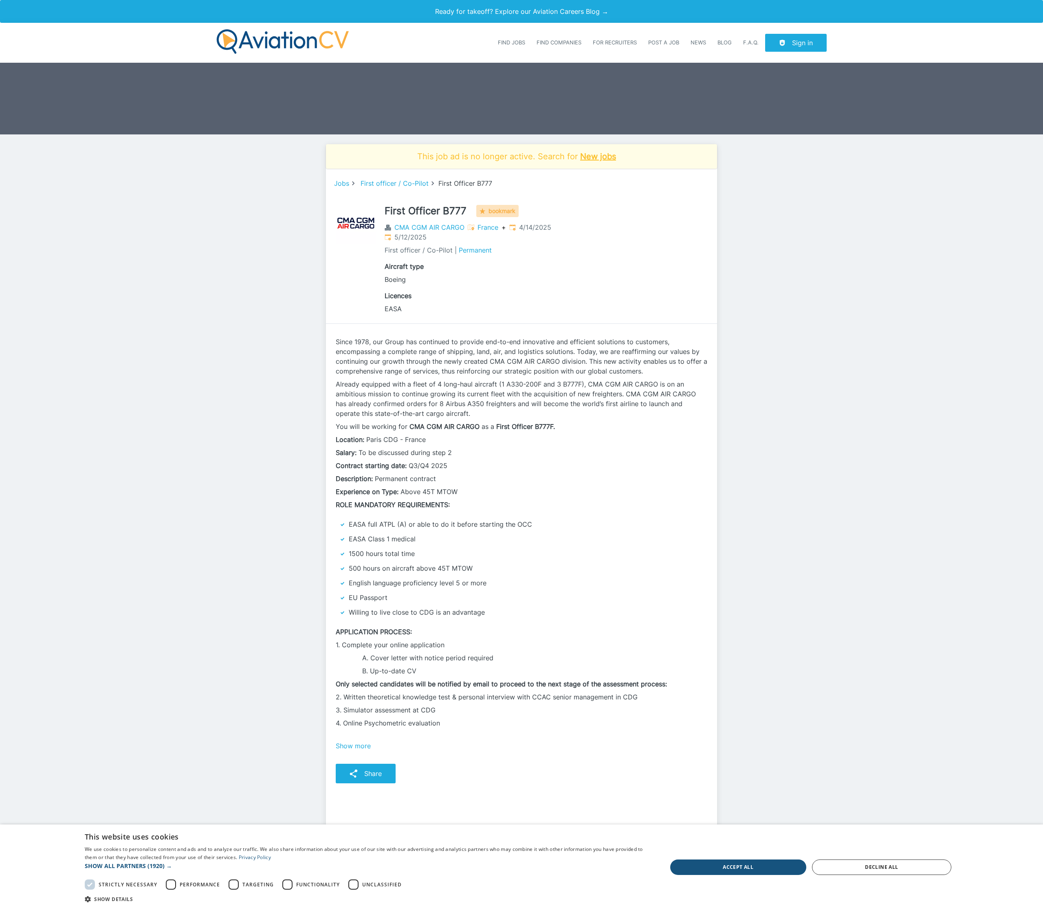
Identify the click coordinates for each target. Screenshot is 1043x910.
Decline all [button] (881, 867)
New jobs (598, 156)
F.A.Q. (751, 43)
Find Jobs (511, 43)
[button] (367, 866)
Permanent (475, 250)
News (698, 43)
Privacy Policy (255, 857)
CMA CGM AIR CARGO (429, 227)
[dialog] (521, 867)
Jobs (341, 183)
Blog (724, 43)
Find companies (559, 43)
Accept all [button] (738, 867)
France (487, 227)
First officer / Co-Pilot (395, 183)
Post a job (663, 43)
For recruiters (615, 43)
